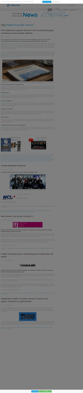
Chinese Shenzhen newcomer (13, 165)
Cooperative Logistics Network (28, 210)
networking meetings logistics (20, 159)
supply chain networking (31, 159)
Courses (53, 5)
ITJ (35, 248)
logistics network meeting (40, 158)
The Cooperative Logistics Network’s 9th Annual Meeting (12, 43)
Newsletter (59, 9)
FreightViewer (71, 5)
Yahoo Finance (12, 54)
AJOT (21, 53)
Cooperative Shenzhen (39, 210)
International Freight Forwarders (43, 157)
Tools (60, 5)
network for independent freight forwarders (45, 248)
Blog (54, 9)
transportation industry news (29, 161)
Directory (41, 5)
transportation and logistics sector (15, 161)
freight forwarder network (15, 156)
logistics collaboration (19, 158)
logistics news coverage (8, 159)
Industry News (65, 9)
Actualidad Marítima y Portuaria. (15, 56)
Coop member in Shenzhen (16, 210)
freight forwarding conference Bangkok (41, 156)
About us (33, 5)
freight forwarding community (27, 156)
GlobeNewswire (4, 54)
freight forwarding (8, 211)
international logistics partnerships (8, 158)
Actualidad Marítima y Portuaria (8, 127)
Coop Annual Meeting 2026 (48, 154)
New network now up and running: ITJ (17, 216)
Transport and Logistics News (7, 328)
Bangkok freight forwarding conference (34, 154)
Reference (65, 5)
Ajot (25, 154)
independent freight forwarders (30, 157)
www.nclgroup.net (24, 197)
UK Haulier (6, 294)
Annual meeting (47, 5)
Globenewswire (14, 157)
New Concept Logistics (30, 211)
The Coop (3, 249)
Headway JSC (43, 55)
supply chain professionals (41, 159)
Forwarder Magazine (28, 53)
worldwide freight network (40, 161)
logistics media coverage (30, 158)
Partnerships (72, 9)
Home (28, 5)
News (57, 5)
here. (15, 245)
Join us (37, 5)
